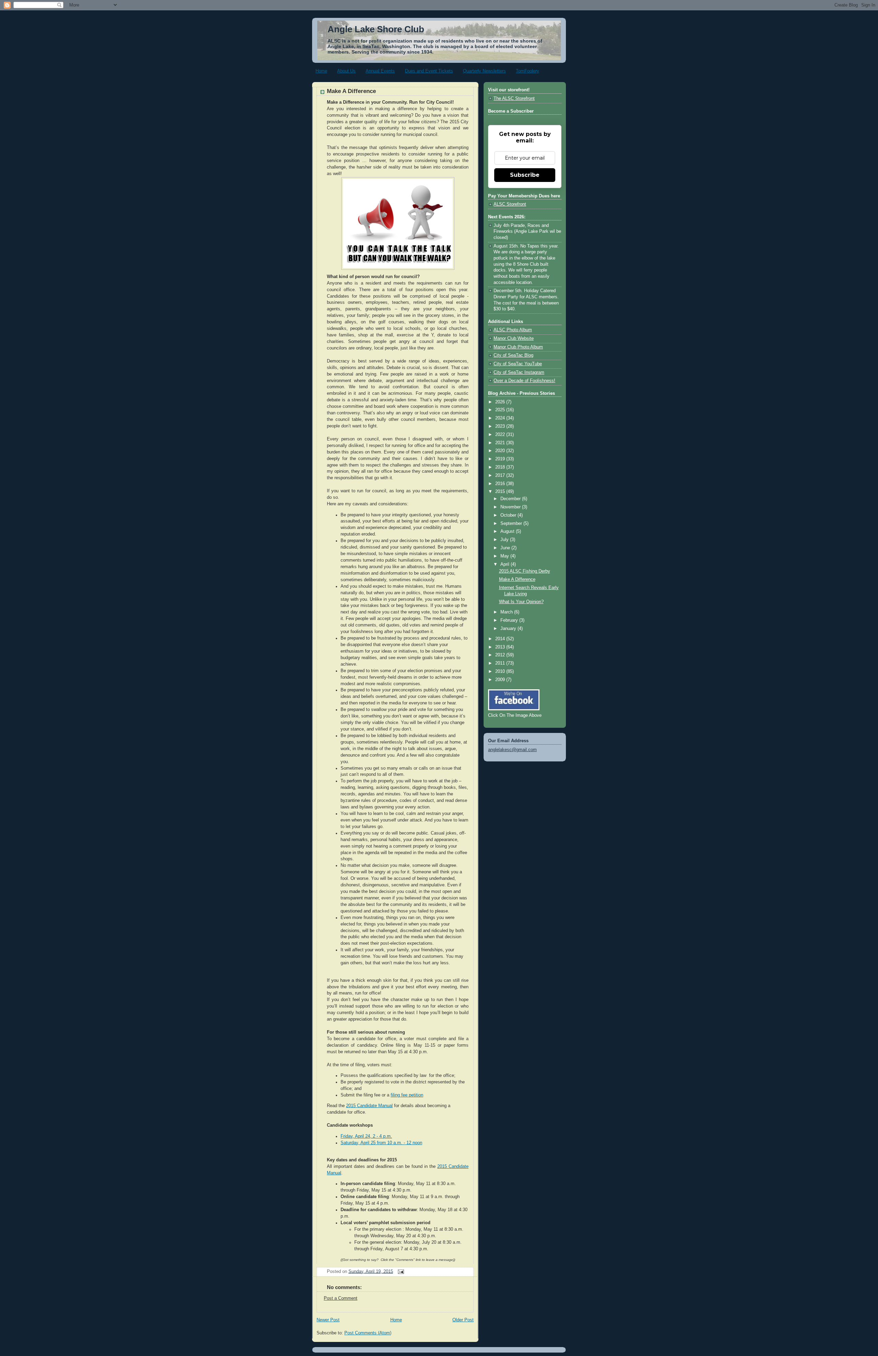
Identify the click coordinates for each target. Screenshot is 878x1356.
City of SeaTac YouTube (518, 363)
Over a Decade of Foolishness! (524, 380)
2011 (500, 663)
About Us (346, 70)
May (505, 556)
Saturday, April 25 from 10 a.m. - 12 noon (381, 1142)
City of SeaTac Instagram (519, 372)
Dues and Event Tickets (429, 70)
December (511, 498)
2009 (500, 679)
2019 (500, 459)
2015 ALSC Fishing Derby (524, 571)
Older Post (463, 1320)
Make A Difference (351, 91)
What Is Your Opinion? (521, 601)
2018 (500, 467)
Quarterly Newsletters (484, 70)
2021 (500, 442)
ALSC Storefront (510, 204)
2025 (500, 409)
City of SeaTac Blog (513, 355)
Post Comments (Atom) (367, 1333)
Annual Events (380, 70)
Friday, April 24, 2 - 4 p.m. (366, 1136)
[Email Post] (399, 1271)
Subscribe (524, 175)
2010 (500, 671)
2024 (500, 418)
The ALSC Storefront (514, 98)
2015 (500, 491)
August (508, 531)
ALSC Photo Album (513, 329)
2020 (500, 450)
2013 (500, 647)
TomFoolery (527, 70)
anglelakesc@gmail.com (512, 749)
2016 (500, 483)
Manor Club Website (514, 338)
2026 (500, 402)
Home (321, 70)
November (511, 507)
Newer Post (328, 1320)
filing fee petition (407, 1095)
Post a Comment (340, 1298)
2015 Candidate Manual (369, 1105)
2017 (500, 475)
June (505, 547)
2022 (500, 434)
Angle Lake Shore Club (376, 29)
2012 (500, 655)
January (509, 628)
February (509, 620)
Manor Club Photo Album (518, 347)
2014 (500, 638)
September (511, 523)
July (505, 539)
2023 (500, 426)
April (505, 564)
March (507, 612)
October (509, 515)
